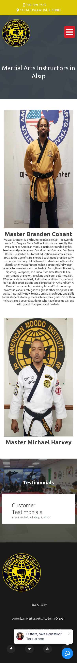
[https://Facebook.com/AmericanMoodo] (11, 648)
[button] (69, 33)
